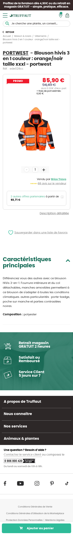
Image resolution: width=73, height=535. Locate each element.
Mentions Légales (54, 520)
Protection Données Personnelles (24, 520)
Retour (10, 32)
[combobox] (36, 24)
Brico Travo (58, 179)
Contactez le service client (23, 454)
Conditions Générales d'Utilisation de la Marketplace (35, 513)
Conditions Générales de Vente (35, 507)
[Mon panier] (67, 15)
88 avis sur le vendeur (52, 183)
